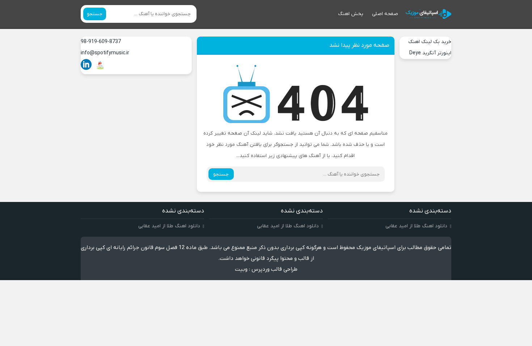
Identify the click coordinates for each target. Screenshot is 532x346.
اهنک (414, 41)
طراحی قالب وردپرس (274, 269)
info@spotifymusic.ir (105, 53)
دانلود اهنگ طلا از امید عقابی (416, 226)
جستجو (94, 14)
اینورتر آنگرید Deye (430, 53)
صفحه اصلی (385, 13)
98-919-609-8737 (101, 41)
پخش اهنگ (350, 13)
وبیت (241, 269)
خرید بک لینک (436, 41)
